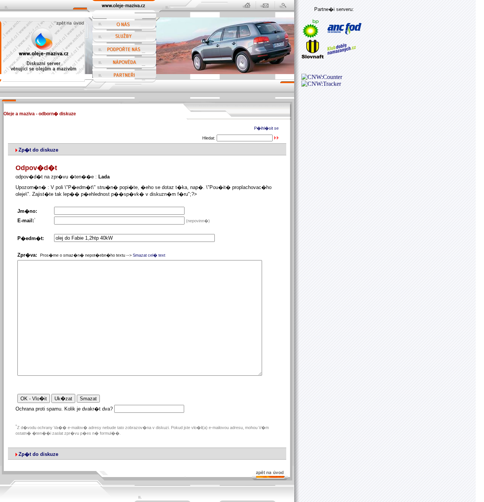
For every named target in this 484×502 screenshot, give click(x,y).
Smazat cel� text (149, 255)
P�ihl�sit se (266, 128)
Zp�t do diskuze (38, 150)
